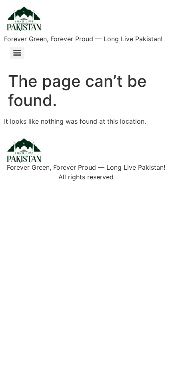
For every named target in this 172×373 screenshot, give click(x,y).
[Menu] (17, 53)
